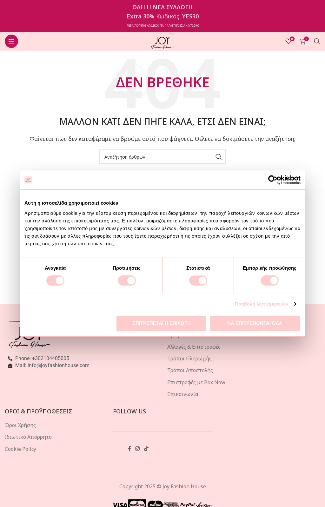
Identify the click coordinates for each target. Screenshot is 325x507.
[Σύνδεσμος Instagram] (137, 449)
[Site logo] (162, 40)
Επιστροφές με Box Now (196, 382)
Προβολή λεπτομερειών (262, 303)
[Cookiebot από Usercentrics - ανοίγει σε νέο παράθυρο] (273, 180)
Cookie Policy (20, 448)
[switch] (127, 280)
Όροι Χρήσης (20, 425)
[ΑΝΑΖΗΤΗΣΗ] (218, 156)
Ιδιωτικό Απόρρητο (28, 436)
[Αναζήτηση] (317, 41)
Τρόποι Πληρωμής (189, 358)
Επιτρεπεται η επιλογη (161, 323)
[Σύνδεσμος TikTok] (146, 449)
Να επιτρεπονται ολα (254, 323)
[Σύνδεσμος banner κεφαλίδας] (162, 16)
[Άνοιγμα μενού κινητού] (11, 41)
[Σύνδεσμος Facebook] (129, 449)
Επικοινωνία (182, 394)
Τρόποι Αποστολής (190, 370)
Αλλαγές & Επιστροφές (194, 346)
